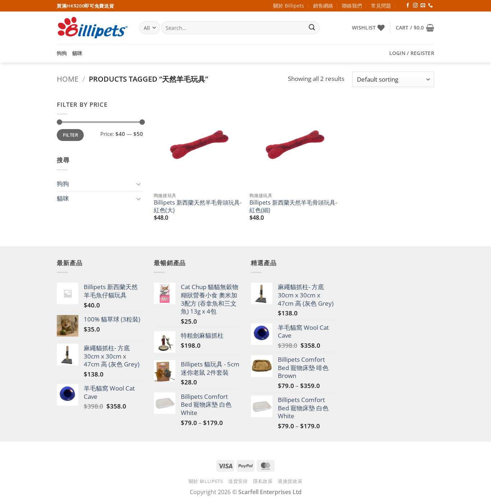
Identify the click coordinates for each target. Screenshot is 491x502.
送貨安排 (238, 481)
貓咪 (77, 53)
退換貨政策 (290, 481)
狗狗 (62, 53)
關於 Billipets (288, 5)
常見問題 (381, 5)
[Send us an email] (423, 5)
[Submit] (312, 28)
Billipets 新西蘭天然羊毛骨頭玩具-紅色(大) (198, 206)
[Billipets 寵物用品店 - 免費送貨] (93, 28)
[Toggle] (138, 183)
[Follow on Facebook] (407, 5)
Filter (70, 135)
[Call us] (430, 5)
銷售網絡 (323, 5)
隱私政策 (263, 481)
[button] (415, 28)
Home (67, 79)
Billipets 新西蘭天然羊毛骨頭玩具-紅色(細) (293, 206)
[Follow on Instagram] (415, 5)
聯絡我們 (352, 5)
